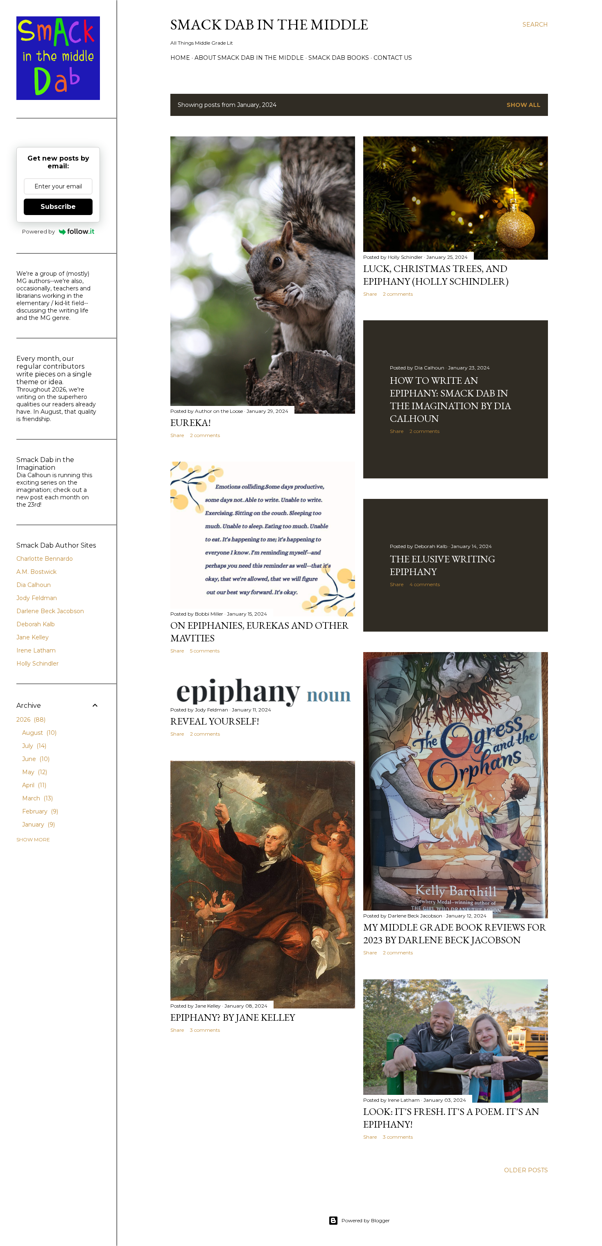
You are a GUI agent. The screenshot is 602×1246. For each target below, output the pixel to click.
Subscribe (58, 207)
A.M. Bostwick (36, 571)
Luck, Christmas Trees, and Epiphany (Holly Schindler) (436, 275)
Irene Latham (36, 650)
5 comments (205, 651)
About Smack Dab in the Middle (249, 57)
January (37, 824)
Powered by (38, 231)
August (38, 732)
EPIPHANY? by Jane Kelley (232, 1017)
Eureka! (190, 422)
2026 (30, 719)
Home (180, 57)
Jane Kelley (32, 637)
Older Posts (526, 1170)
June (35, 759)
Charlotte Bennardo (44, 558)
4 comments (425, 584)
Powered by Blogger (366, 1220)
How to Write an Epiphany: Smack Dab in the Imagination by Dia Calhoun (450, 399)
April (33, 785)
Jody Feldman (36, 598)
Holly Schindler (37, 663)
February (39, 811)
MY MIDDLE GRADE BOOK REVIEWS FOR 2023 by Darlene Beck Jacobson (454, 933)
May (33, 772)
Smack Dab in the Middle (269, 24)
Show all (524, 105)
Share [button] (177, 435)
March (36, 798)
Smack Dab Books (338, 57)
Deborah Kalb (35, 624)
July (33, 746)
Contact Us (392, 57)
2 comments (205, 435)
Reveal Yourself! (214, 721)
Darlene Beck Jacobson (50, 611)
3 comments (205, 1030)
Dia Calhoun (33, 585)
